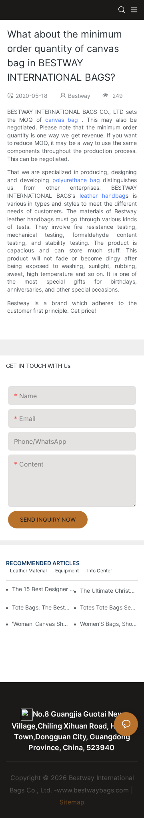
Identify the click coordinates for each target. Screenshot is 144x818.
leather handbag (103, 195)
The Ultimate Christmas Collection (109, 590)
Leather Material (28, 571)
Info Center (99, 571)
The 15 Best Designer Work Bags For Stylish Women (44, 589)
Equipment (67, 571)
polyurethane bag (76, 180)
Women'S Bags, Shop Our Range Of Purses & (109, 623)
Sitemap (72, 802)
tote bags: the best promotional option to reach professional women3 (41, 607)
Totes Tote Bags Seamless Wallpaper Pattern (109, 607)
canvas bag (61, 119)
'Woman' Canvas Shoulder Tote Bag (41, 623)
